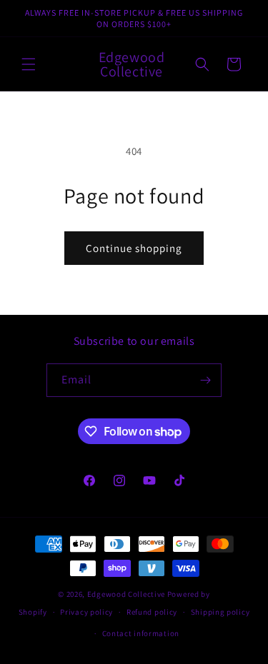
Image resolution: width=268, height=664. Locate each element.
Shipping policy (220, 612)
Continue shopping (134, 248)
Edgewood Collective (127, 594)
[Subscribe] (205, 380)
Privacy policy (86, 612)
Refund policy (151, 612)
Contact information (140, 633)
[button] (28, 64)
